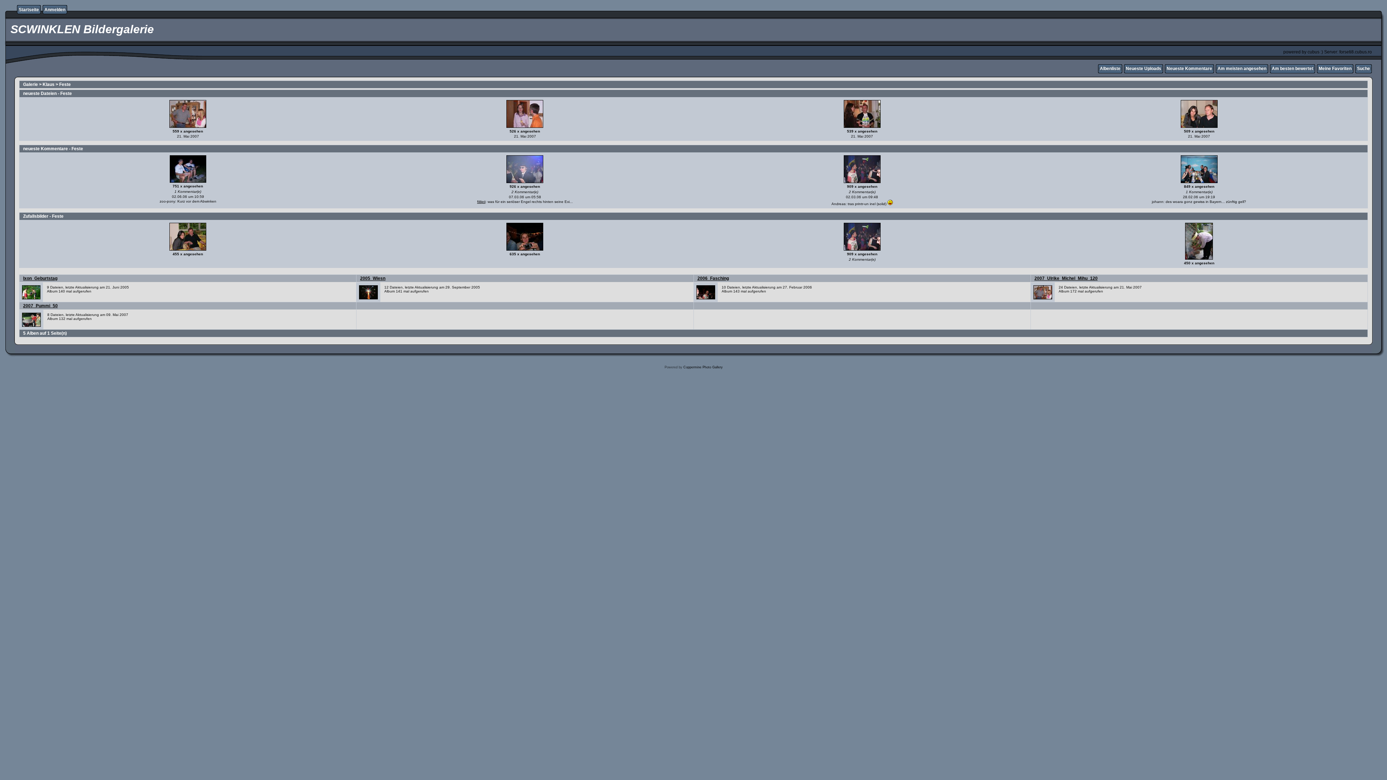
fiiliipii (481, 202)
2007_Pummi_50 (40, 305)
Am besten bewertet (1292, 68)
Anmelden (54, 9)
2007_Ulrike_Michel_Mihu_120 (1066, 278)
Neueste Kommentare (1189, 68)
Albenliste (1110, 68)
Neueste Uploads (1143, 68)
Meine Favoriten (1335, 68)
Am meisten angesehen (1242, 68)
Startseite (29, 9)
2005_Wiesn (372, 278)
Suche (1363, 68)
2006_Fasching (713, 278)
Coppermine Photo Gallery (703, 367)
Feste (65, 84)
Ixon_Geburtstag (40, 278)
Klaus (49, 84)
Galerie (30, 84)
